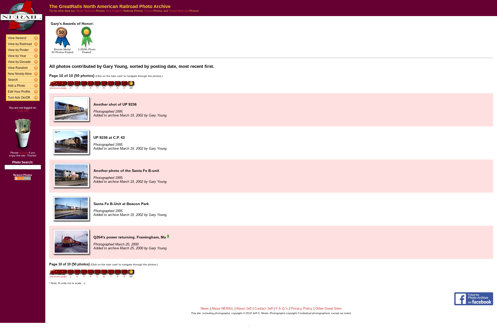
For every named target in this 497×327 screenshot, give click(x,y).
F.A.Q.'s (282, 308)
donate (23, 152)
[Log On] (22, 110)
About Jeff (244, 308)
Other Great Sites (328, 308)
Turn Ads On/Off (19, 97)
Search (13, 79)
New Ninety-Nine (20, 73)
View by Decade (19, 61)
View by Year (17, 55)
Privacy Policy (301, 308)
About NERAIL (222, 308)
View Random (18, 67)
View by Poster (18, 50)
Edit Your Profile (19, 91)
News (205, 308)
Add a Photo (16, 85)
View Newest (17, 38)
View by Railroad (20, 44)
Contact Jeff (263, 308)
